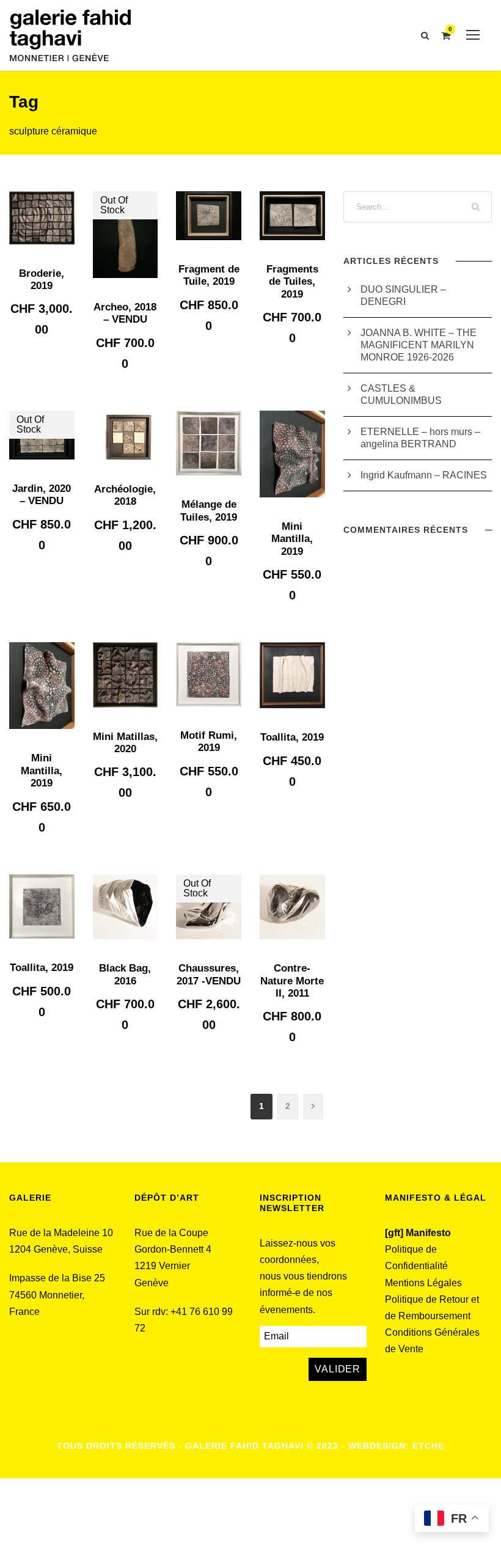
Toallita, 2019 (292, 737)
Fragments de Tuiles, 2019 (292, 281)
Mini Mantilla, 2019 (292, 539)
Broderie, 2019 (41, 279)
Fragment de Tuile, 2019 (209, 275)
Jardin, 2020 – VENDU (41, 495)
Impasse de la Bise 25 (57, 1278)
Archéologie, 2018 (125, 495)
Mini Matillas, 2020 (125, 743)
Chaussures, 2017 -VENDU (209, 974)
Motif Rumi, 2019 (208, 741)
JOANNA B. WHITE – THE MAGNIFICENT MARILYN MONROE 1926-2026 (418, 345)
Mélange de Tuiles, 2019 (208, 510)
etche (428, 1446)
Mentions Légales (423, 1283)
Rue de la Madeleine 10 (61, 1233)
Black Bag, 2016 (125, 974)
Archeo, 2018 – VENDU (124, 313)
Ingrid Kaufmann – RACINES (423, 475)
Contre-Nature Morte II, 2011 (292, 980)
